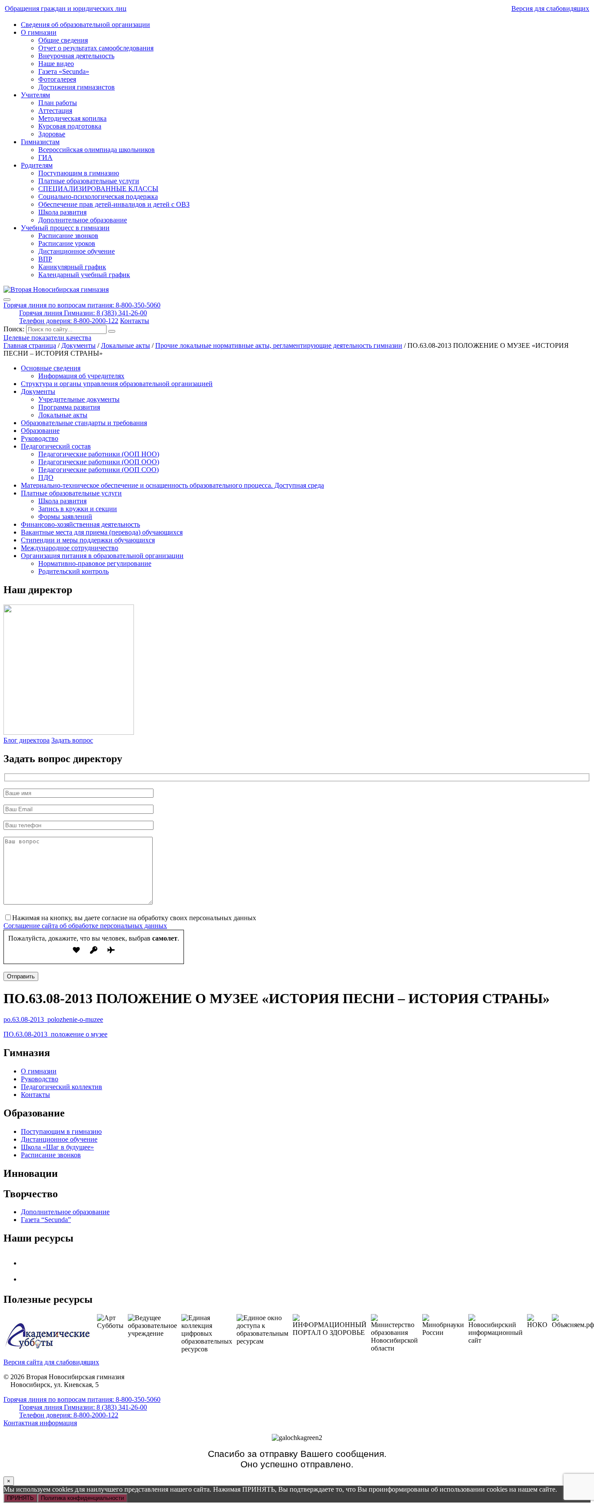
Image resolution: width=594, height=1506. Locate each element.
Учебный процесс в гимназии (65, 227)
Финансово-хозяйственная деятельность (80, 524)
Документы (38, 391)
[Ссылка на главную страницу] (56, 289)
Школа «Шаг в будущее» (57, 1147)
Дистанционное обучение (76, 251)
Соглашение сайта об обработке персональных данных (85, 925)
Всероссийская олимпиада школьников (96, 149)
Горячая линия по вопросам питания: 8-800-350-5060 (81, 305)
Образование (40, 430)
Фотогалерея (57, 79)
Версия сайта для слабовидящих (51, 1362)
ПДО (45, 477)
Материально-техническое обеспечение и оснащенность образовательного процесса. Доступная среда (172, 485)
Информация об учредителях (81, 376)
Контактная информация (40, 1423)
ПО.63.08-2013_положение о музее (55, 1034)
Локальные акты (62, 415)
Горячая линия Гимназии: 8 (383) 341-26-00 (83, 313)
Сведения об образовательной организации (85, 24)
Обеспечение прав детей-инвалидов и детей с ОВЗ (114, 204)
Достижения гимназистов (76, 87)
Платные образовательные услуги (88, 181)
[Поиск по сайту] (111, 331)
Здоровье (51, 134)
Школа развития (62, 212)
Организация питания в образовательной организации (102, 555)
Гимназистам (40, 141)
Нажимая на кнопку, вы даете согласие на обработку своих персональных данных (134, 917)
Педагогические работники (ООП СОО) (98, 469)
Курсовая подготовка (69, 126)
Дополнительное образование (82, 220)
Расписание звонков (68, 235)
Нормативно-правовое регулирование (94, 563)
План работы (57, 102)
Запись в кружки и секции (77, 508)
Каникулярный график (72, 267)
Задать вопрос (72, 740)
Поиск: (14, 329)
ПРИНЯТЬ (20, 1498)
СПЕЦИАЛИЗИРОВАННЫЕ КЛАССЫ (98, 188)
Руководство (39, 438)
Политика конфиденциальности (82, 1498)
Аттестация (55, 110)
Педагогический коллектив (61, 1086)
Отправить (21, 976)
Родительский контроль (73, 571)
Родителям (37, 165)
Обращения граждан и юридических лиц (66, 8)
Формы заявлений (65, 516)
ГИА (45, 157)
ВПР (45, 259)
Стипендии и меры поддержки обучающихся (88, 540)
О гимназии (39, 32)
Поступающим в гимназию (78, 173)
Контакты (134, 320)
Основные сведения (50, 368)
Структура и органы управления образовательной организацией (117, 383)
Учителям (35, 95)
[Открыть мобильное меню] (6, 299)
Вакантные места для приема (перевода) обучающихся (102, 532)
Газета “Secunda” (46, 1219)
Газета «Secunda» (63, 71)
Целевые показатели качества (47, 337)
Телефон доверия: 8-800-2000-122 (68, 320)
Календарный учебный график (84, 274)
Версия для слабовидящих (550, 8)
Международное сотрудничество (69, 548)
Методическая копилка (72, 118)
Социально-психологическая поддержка (98, 196)
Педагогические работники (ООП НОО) (98, 454)
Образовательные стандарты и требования (84, 422)
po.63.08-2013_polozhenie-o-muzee (53, 1019)
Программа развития (69, 407)
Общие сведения (63, 40)
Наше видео (56, 63)
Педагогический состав (56, 446)
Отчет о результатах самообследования (96, 48)
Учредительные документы (79, 399)
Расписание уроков (66, 243)
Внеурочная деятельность (76, 55)
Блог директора (26, 740)
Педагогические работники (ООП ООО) (98, 462)
